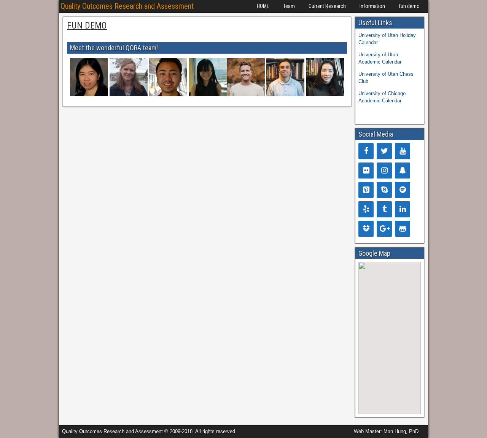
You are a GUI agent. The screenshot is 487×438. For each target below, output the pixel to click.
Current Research (327, 6)
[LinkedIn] (402, 209)
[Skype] (384, 190)
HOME (263, 6)
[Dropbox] (366, 229)
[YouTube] (402, 151)
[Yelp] (366, 209)
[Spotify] (402, 190)
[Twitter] (384, 151)
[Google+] (384, 229)
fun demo (409, 6)
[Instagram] (384, 170)
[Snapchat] (402, 170)
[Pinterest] (366, 190)
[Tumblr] (384, 209)
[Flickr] (366, 170)
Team (289, 6)
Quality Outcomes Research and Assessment (127, 6)
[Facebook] (366, 151)
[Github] (402, 229)
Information (372, 6)
